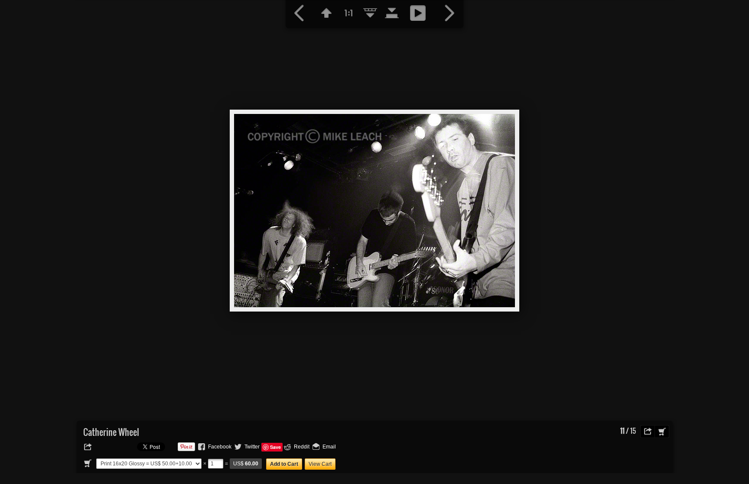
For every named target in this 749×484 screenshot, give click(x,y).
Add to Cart (284, 464)
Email (329, 447)
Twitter (252, 447)
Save (275, 447)
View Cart (320, 464)
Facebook (219, 447)
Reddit (301, 447)
